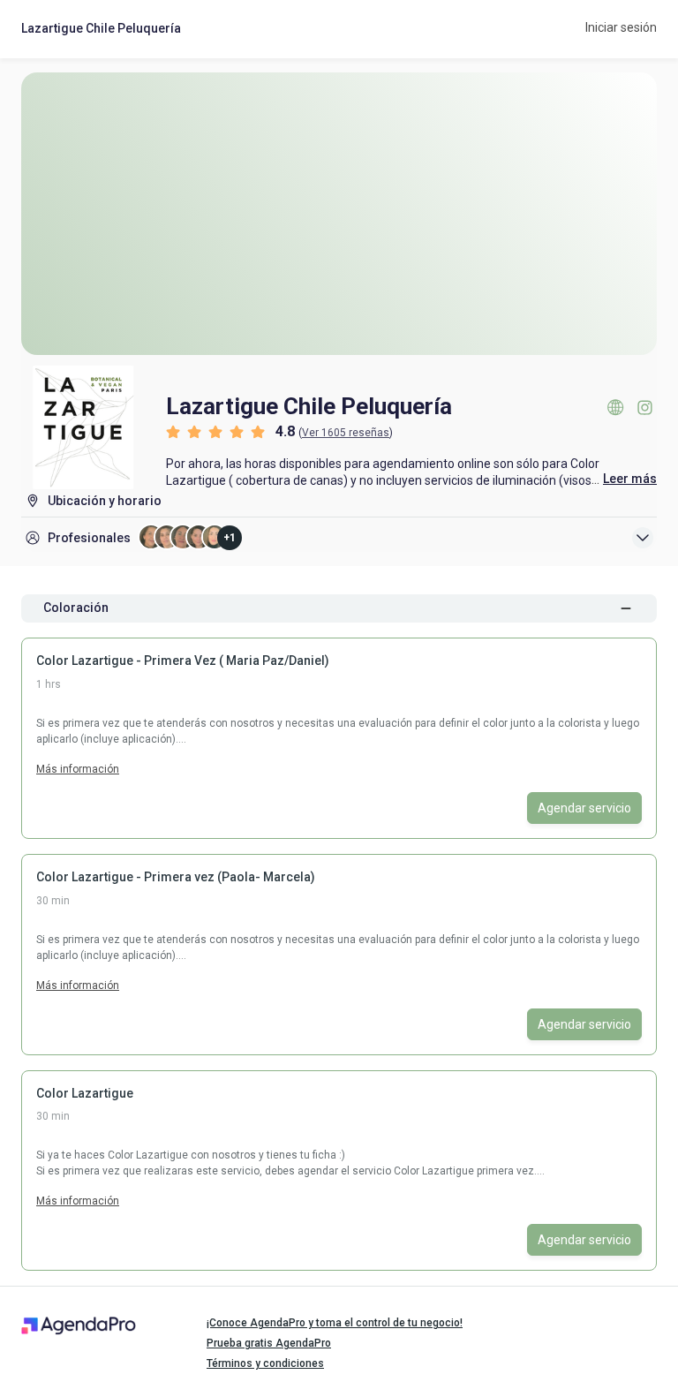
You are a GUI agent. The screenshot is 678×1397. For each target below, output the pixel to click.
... (624, 479)
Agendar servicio (584, 808)
